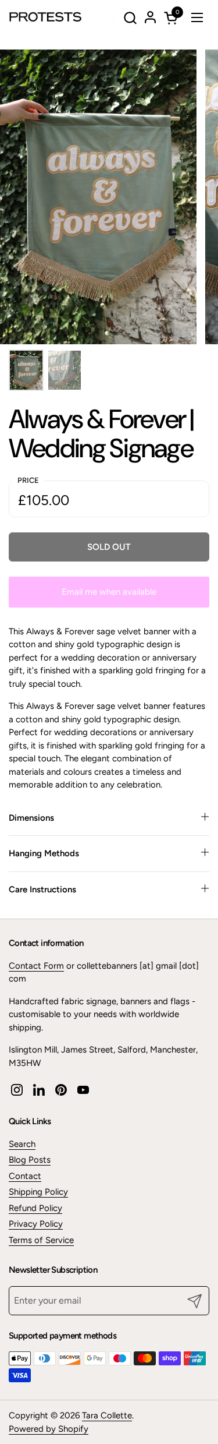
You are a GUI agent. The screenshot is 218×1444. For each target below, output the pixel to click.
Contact (25, 1176)
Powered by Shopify (48, 1429)
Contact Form (36, 966)
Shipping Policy (38, 1192)
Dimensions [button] (31, 818)
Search (22, 1144)
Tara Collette (107, 1415)
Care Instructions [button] (42, 889)
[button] (130, 17)
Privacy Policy (36, 1224)
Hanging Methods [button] (44, 853)
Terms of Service (41, 1240)
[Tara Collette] (64, 17)
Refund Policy (35, 1208)
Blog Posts (30, 1160)
